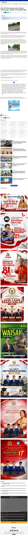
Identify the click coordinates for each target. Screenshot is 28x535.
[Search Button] (27, 2)
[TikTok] (14, 530)
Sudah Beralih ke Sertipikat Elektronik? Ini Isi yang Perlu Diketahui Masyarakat (20, 179)
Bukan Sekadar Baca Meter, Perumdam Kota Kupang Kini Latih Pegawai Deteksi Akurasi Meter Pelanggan (20, 157)
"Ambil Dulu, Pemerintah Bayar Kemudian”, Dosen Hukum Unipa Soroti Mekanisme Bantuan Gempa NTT (14, 491)
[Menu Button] (1, 2)
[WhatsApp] (8, 12)
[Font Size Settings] (1, 12)
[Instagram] (10, 530)
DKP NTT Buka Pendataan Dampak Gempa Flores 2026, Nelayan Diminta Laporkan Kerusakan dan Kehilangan (20, 142)
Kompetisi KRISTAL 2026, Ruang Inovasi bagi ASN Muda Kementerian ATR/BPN (12, 519)
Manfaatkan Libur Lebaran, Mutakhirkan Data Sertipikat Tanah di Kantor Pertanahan (13, 514)
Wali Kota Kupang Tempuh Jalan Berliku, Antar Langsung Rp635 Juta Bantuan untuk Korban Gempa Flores (14, 493)
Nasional (14, 177)
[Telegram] (7, 12)
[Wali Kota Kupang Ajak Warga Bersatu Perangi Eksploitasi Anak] (14, 505)
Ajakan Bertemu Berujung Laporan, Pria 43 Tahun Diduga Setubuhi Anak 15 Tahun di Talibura (14, 486)
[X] (5, 12)
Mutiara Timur (10, 533)
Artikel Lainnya (14, 522)
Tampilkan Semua (4, 115)
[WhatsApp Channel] (17, 530)
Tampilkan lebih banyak (14, 185)
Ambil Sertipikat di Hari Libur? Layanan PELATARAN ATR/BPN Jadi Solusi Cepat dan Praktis (13, 517)
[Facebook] (4, 12)
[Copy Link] (10, 12)
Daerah (14, 140)
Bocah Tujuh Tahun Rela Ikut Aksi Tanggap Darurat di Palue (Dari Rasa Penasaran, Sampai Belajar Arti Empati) (14, 483)
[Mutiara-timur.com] (4, 2)
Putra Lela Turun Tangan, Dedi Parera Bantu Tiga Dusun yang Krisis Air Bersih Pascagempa (20, 164)
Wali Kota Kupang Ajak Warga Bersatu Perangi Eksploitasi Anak (10, 511)
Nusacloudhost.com (16, 533)
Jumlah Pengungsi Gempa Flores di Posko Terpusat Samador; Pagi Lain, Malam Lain (14, 488)
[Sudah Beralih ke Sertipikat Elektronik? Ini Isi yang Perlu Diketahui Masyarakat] (6, 180)
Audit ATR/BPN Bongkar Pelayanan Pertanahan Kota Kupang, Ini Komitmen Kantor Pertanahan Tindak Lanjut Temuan (19, 150)
